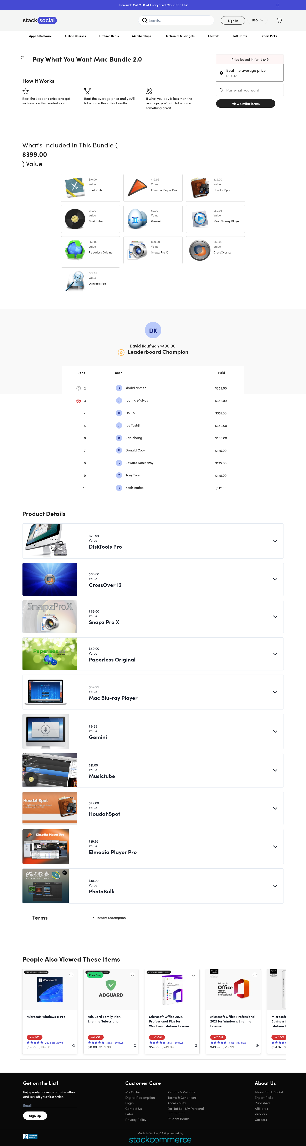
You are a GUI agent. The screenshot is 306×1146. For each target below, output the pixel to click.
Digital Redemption (140, 1097)
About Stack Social (269, 1092)
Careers (261, 1119)
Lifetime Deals (109, 36)
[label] (222, 73)
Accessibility (177, 1102)
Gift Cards (240, 36)
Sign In (233, 20)
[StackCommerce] (160, 1139)
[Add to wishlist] (22, 57)
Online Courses (75, 36)
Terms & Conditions (182, 1097)
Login (129, 1102)
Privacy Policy (135, 1119)
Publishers (262, 1102)
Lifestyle (213, 36)
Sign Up (35, 1115)
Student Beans (178, 1118)
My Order (132, 1092)
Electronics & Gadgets (179, 36)
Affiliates (261, 1108)
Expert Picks (268, 36)
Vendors (261, 1113)
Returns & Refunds (181, 1092)
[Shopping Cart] (279, 20)
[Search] (145, 20)
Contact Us (133, 1108)
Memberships (141, 36)
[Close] (277, 5)
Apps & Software (40, 36)
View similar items (246, 103)
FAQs (129, 1113)
